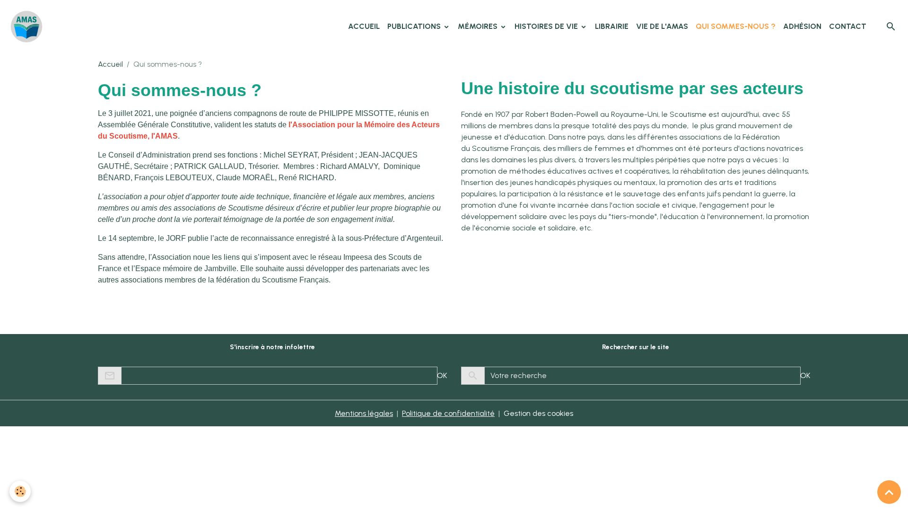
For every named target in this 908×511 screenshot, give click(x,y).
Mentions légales (364, 413)
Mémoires (478, 26)
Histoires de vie (547, 26)
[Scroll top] (889, 492)
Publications (415, 26)
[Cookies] (20, 491)
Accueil (364, 26)
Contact (847, 26)
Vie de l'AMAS (662, 26)
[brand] (28, 26)
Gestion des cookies (538, 413)
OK (442, 375)
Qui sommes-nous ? (736, 26)
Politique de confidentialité (448, 413)
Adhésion (802, 26)
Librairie (612, 26)
